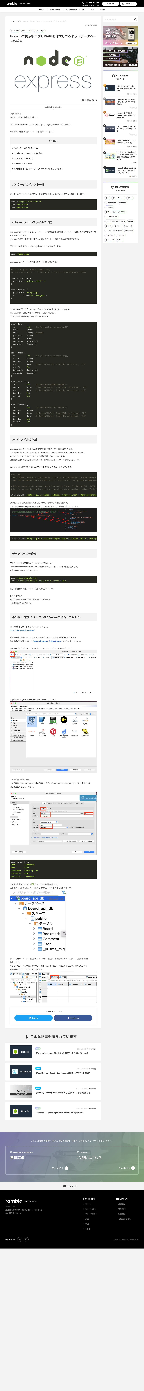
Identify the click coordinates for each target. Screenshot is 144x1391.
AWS (87, 1224)
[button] (136, 19)
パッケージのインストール (27, 148)
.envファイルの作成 (24, 158)
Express (16, 31)
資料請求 (111, 4)
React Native (90, 1209)
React (87, 1204)
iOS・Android (91, 1214)
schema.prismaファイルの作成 (29, 153)
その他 (87, 1229)
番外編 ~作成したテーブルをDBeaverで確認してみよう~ (39, 168)
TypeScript (40, 31)
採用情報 (122, 1209)
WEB (87, 1219)
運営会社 (122, 1204)
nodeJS (27, 31)
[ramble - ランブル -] (18, 3)
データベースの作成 (24, 163)
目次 (50, 140)
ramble (20, 1201)
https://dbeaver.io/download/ (22, 630)
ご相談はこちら (129, 4)
